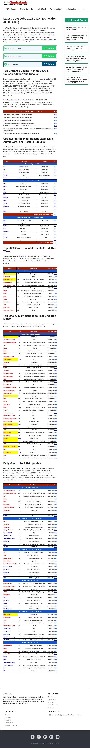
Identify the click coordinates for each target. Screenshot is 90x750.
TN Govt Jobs (11, 9)
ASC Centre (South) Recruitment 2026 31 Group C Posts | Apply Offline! (76, 80)
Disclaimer (8, 720)
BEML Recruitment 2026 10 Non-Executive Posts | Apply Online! (76, 38)
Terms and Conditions (11, 725)
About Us (8, 715)
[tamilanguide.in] (15, 3)
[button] (84, 9)
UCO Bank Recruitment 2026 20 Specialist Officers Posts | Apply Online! (76, 59)
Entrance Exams (72, 9)
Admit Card (42, 9)
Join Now (50, 48)
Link (55, 114)
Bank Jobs (51, 702)
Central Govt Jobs (26, 9)
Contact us (8, 717)
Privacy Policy (9, 723)
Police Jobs (51, 707)
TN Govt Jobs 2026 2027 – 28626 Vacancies (76, 28)
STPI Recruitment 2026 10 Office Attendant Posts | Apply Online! (76, 48)
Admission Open (56, 9)
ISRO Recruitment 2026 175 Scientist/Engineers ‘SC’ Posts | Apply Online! (76, 69)
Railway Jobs (52, 699)
